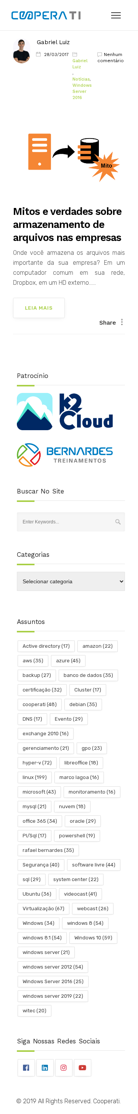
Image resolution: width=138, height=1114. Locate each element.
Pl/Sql (34, 835)
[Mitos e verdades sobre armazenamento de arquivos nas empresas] (69, 156)
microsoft (39, 792)
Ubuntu (37, 894)
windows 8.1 (42, 938)
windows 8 (85, 923)
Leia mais (39, 308)
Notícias (81, 79)
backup (37, 675)
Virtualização (43, 908)
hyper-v (37, 763)
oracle (83, 821)
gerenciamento (46, 748)
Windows (38, 923)
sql (32, 879)
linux (35, 777)
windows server (46, 952)
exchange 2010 (46, 733)
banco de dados (88, 675)
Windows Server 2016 (82, 91)
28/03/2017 (56, 54)
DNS (32, 719)
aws (33, 660)
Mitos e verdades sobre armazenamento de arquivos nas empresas (67, 224)
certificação (42, 690)
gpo (92, 748)
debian (83, 704)
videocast (80, 894)
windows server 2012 (53, 967)
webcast (92, 908)
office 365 (40, 821)
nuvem (72, 806)
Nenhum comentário (110, 57)
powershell (77, 835)
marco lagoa (79, 777)
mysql (34, 806)
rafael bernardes (48, 850)
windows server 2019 (53, 996)
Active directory (46, 646)
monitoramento (92, 792)
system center (76, 879)
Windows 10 (93, 938)
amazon (97, 646)
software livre (93, 865)
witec (34, 1010)
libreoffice (81, 763)
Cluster (87, 690)
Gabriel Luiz (53, 42)
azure (68, 660)
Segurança (41, 865)
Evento (69, 719)
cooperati (40, 704)
